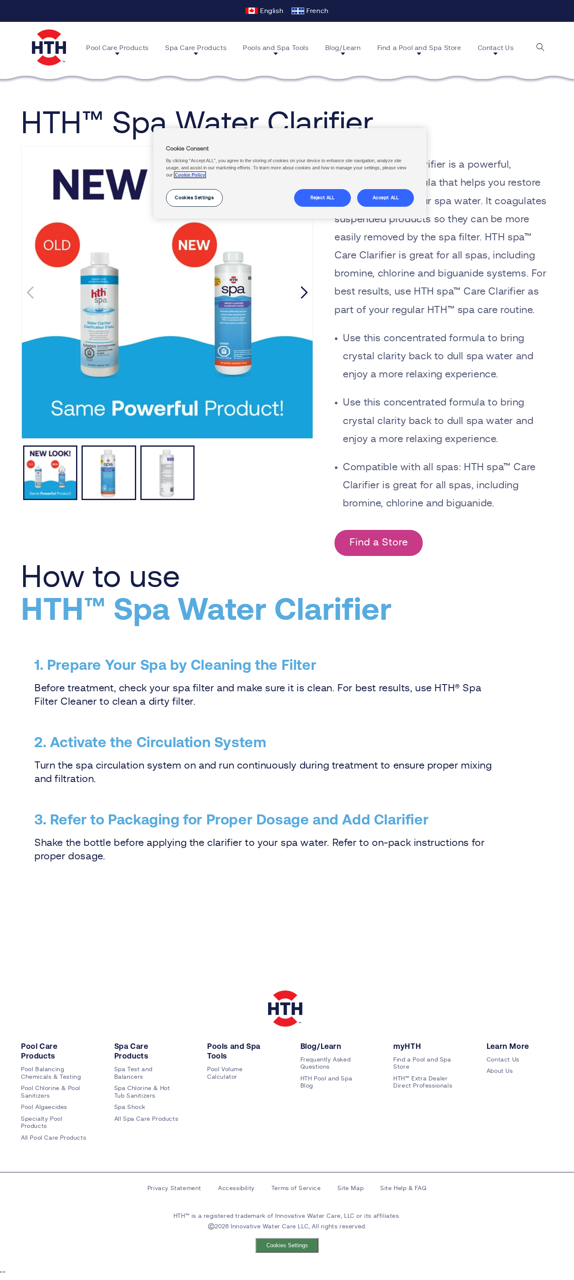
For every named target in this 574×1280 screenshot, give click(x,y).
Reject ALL (322, 197)
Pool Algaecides (44, 1107)
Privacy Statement (174, 1188)
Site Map (350, 1188)
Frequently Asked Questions (325, 1063)
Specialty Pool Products (41, 1123)
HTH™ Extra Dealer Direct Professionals (422, 1082)
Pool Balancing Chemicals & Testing (51, 1073)
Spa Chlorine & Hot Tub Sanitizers (142, 1092)
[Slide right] (304, 292)
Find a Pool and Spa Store (422, 1063)
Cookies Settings (287, 1245)
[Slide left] (30, 292)
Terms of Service (296, 1188)
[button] (120, 49)
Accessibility (236, 1188)
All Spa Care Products (146, 1119)
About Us (500, 1071)
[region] (290, 173)
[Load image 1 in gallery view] (50, 472)
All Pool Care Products (53, 1138)
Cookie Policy (190, 174)
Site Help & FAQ (403, 1188)
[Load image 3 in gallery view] (167, 472)
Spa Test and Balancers (133, 1073)
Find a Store (379, 542)
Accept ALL (386, 197)
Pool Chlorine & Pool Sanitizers (50, 1092)
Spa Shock (129, 1107)
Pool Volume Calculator (225, 1073)
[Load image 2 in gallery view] (109, 472)
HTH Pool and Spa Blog (326, 1082)
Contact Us (503, 1060)
